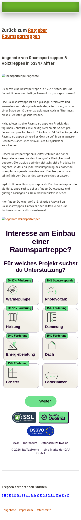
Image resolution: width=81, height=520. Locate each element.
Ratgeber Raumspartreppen (24, 33)
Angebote (10, 506)
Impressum (26, 506)
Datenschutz (43, 506)
